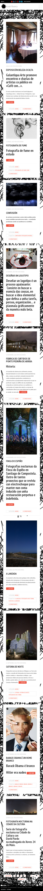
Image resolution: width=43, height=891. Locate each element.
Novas (16, 109)
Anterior (8, 876)
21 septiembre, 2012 (11, 663)
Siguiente (21, 879)
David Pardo (12, 838)
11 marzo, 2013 (10, 209)
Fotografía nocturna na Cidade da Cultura (19, 823)
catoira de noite (24, 692)
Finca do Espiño (14, 461)
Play (8, 1)
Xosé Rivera (18, 66)
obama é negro (18, 786)
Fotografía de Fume (16, 145)
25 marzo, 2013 (10, 142)
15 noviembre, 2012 (11, 355)
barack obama (19, 784)
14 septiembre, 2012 (11, 754)
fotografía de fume (20, 170)
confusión (18, 236)
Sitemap (9, 889)
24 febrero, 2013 (10, 272)
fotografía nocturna (27, 599)
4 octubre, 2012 (10, 570)
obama (25, 784)
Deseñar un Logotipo (17, 275)
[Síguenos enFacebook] (14, 1)
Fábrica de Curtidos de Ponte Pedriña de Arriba (19, 360)
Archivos (3, 889)
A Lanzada (11, 573)
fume (27, 170)
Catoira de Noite (15, 666)
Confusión (11, 212)
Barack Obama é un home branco (19, 759)
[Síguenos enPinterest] (18, 1)
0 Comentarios (27, 109)
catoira (17, 692)
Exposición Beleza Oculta (19, 70)
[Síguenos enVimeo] (22, 1)
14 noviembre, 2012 (11, 457)
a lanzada (18, 599)
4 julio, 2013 (9, 66)
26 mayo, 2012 (9, 818)
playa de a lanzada (14, 601)
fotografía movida (26, 236)
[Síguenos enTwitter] (20, 1)
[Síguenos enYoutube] (12, 1)
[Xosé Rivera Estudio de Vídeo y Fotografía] (10, 6)
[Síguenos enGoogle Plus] (16, 1)
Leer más (10, 102)
